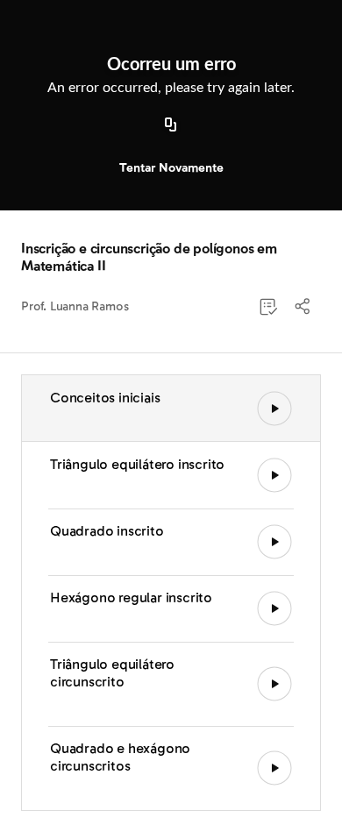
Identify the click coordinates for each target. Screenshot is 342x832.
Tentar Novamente (171, 167)
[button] (303, 306)
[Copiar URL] (171, 125)
